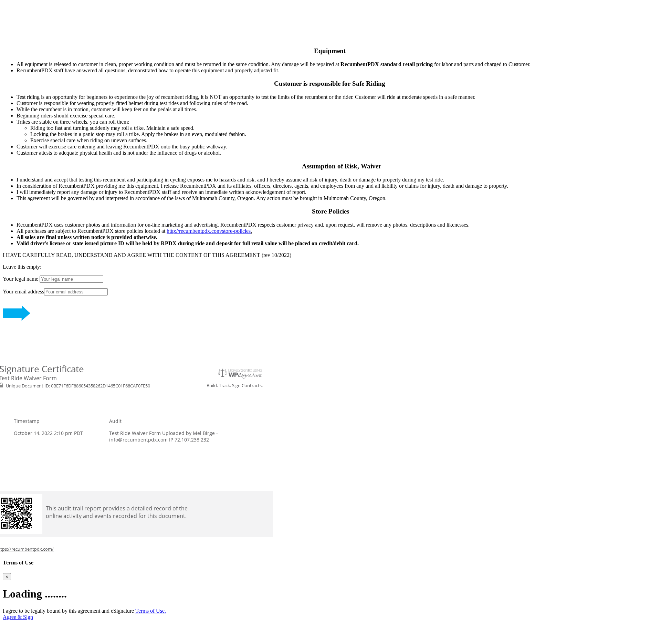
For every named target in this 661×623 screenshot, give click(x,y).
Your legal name (21, 279)
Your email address (23, 291)
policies (242, 231)
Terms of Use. (150, 611)
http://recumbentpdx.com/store (199, 231)
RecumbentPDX (21, 6)
